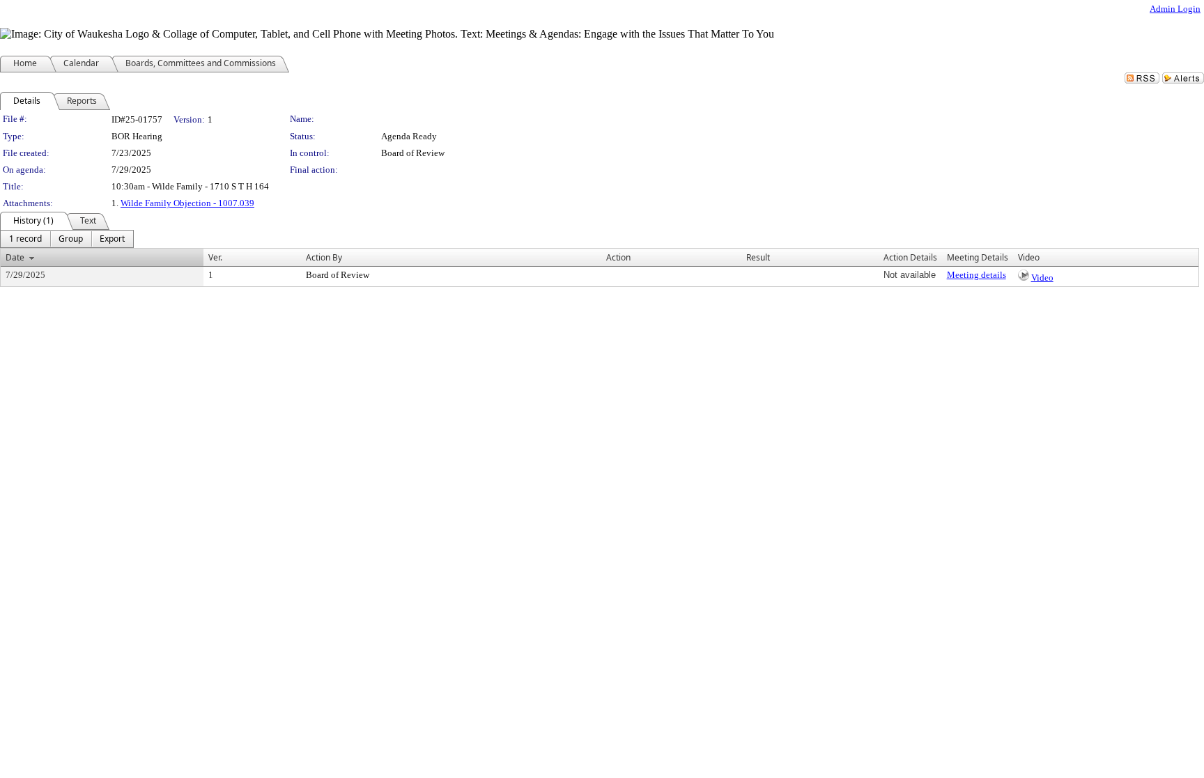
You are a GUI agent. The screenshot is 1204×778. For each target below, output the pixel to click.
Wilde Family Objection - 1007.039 (187, 203)
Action (618, 257)
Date (15, 257)
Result (758, 257)
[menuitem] (25, 239)
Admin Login (1175, 8)
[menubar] (67, 239)
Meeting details (976, 275)
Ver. (215, 257)
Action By (324, 257)
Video (1042, 277)
